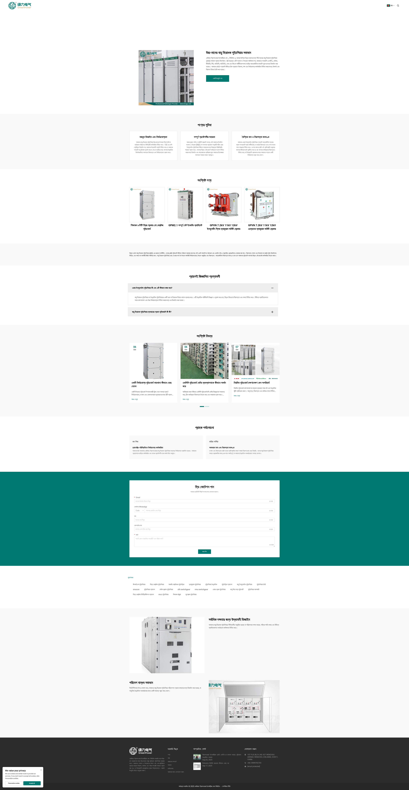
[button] (202, 406)
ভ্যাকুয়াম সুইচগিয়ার (195, 584)
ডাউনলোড (364, 6)
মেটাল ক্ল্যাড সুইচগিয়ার (166, 589)
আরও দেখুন (135, 399)
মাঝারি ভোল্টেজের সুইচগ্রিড (176, 584)
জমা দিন (204, 552)
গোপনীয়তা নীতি (226, 786)
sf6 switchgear (184, 589)
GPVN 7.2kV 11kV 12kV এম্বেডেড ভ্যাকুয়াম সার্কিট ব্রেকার (262, 227)
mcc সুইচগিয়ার (163, 594)
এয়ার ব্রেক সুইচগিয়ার (219, 589)
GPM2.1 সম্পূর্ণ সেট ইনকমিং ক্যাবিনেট (185, 225)
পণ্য (336, 6)
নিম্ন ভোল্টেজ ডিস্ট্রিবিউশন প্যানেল (143, 594)
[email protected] (253, 766)
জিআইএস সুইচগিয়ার (139, 584)
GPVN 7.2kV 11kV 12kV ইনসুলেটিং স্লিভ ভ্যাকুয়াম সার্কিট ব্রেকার (223, 227)
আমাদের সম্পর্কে (349, 6)
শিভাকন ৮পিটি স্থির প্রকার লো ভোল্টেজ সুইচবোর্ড (147, 227)
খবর (341, 6)
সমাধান (357, 6)
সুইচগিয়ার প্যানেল (149, 589)
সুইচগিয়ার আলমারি (253, 589)
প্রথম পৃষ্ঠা (330, 6)
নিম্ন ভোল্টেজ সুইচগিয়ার (157, 584)
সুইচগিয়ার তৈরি (261, 584)
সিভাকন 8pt (177, 594)
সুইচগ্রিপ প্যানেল (227, 584)
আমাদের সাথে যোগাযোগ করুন (377, 6)
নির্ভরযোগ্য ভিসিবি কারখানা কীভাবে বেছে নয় (215, 763)
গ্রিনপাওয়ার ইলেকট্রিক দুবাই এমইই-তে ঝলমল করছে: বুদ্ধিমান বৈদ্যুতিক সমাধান (221, 756)
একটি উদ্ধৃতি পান (217, 78)
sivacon (136, 589)
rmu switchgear (201, 589)
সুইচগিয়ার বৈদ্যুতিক (211, 584)
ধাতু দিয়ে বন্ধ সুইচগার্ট (236, 589)
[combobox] (139, 510)
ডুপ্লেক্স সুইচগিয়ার (191, 594)
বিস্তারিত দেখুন (147, 205)
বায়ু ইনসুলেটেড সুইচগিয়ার (244, 584)
